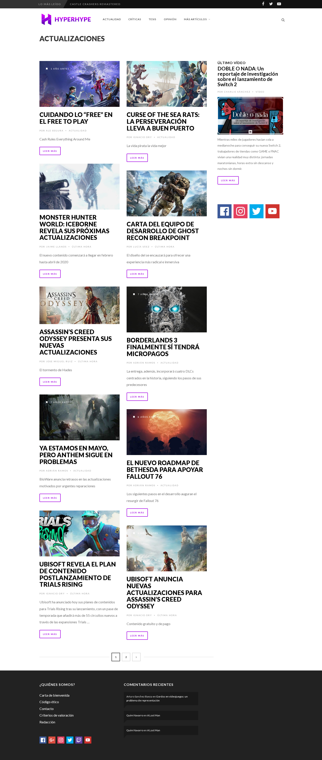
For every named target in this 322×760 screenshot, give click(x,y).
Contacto (46, 708)
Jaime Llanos (56, 246)
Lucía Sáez (141, 246)
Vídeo (260, 91)
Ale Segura (55, 130)
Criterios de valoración (56, 715)
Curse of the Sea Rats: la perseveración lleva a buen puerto (163, 121)
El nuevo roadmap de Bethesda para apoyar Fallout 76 (165, 469)
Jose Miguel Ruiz (59, 361)
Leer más (50, 151)
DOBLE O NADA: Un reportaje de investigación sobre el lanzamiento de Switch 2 (248, 76)
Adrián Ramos (144, 362)
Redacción (47, 722)
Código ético (49, 702)
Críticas (134, 19)
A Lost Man (153, 715)
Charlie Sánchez (237, 91)
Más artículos (195, 19)
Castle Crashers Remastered (95, 4)
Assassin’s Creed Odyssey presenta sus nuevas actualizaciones (75, 342)
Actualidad (112, 19)
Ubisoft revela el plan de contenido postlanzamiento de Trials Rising (77, 574)
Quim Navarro (134, 715)
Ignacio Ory (142, 137)
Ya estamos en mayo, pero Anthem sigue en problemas (76, 454)
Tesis (152, 19)
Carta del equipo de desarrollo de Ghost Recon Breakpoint (163, 230)
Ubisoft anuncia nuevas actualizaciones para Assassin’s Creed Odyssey (164, 592)
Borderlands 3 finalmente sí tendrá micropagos (163, 346)
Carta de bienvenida (54, 695)
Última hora (82, 246)
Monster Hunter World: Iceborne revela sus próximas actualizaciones (74, 227)
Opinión (170, 19)
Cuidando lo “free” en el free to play (76, 118)
